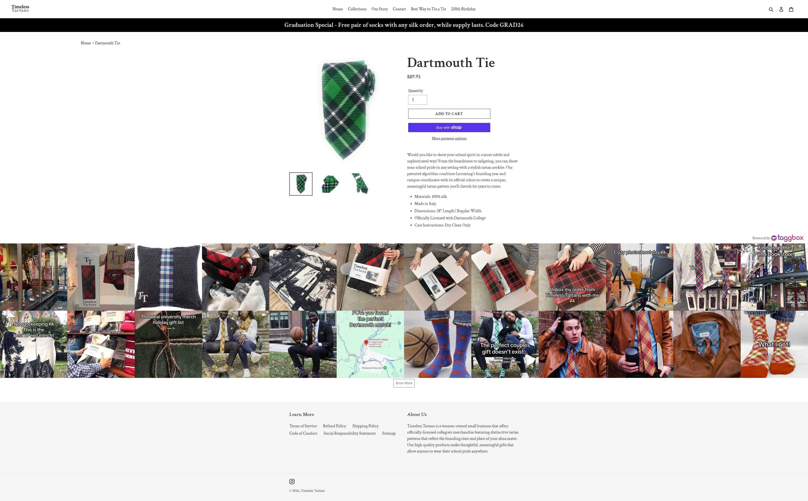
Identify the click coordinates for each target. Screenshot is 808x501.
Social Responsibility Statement (350, 433)
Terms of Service (303, 426)
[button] (33, 277)
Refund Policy (334, 426)
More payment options (449, 138)
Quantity (415, 90)
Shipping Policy (365, 426)
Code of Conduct (303, 433)
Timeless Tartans (313, 490)
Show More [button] (404, 383)
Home (86, 43)
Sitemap (389, 433)
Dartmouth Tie (107, 43)
